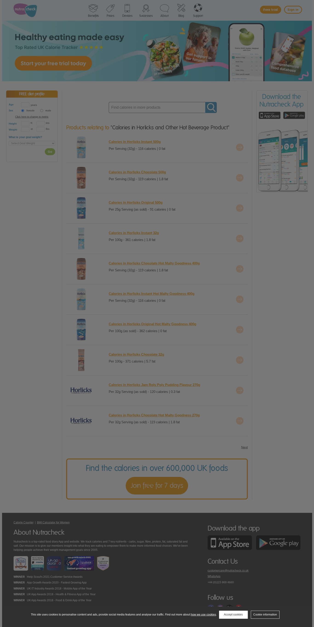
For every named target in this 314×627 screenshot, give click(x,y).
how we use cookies (203, 614)
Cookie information (265, 614)
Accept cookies (233, 614)
